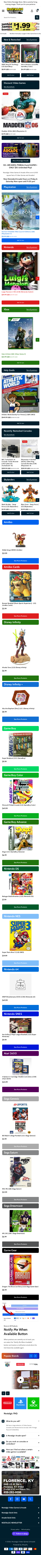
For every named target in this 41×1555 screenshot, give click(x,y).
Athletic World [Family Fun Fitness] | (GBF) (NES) (18, 415)
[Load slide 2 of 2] (20, 29)
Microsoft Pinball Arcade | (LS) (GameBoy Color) (19, 805)
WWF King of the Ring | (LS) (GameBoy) (10, 65)
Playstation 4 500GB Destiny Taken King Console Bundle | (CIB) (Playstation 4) (29, 463)
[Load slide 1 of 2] (16, 29)
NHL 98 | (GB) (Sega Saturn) (12, 1189)
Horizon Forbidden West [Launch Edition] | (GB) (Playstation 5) (18, 233)
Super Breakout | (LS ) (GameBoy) (14, 758)
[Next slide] (24, 29)
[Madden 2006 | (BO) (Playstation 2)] (20, 110)
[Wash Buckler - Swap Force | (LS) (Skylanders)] (11, 493)
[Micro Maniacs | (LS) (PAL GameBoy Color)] (30, 53)
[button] (3, 11)
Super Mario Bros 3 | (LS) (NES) (13, 952)
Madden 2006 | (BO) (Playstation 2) (14, 131)
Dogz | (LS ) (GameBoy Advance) (13, 852)
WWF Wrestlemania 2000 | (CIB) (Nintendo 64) (18, 997)
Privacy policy (15, 1529)
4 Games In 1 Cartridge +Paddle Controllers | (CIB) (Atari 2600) (19, 1078)
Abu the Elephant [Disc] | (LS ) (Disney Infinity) (18, 708)
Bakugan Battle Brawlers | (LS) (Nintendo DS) (18, 896)
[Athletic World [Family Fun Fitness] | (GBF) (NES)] (20, 394)
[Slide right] (37, 61)
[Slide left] (3, 61)
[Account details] (32, 10)
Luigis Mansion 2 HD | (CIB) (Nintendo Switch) (17, 292)
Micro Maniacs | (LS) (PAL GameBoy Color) (29, 65)
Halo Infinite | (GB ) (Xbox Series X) (14, 354)
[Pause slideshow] (28, 29)
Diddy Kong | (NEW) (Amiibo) (12, 550)
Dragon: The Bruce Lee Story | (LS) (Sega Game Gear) (20, 1287)
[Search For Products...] (37, 17)
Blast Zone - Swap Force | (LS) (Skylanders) (30, 505)
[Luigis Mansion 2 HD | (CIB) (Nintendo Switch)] (20, 271)
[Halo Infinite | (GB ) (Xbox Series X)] (20, 333)
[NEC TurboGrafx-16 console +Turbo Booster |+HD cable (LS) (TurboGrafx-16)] (11, 448)
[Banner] (7, 1364)
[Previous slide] (13, 29)
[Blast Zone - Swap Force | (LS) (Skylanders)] (30, 493)
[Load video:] (20, 1379)
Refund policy (25, 1529)
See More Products (20, 561)
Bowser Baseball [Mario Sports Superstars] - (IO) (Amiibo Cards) (19, 604)
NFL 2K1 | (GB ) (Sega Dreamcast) (13, 1233)
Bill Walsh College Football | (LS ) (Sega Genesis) (19, 1136)
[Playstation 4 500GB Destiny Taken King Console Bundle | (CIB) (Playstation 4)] (30, 448)
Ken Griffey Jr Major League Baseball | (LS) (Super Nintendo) (19, 1035)
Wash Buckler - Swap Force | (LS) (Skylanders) (10, 505)
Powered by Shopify (20, 1545)
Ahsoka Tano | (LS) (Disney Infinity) (14, 667)
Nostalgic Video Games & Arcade (23, 1542)
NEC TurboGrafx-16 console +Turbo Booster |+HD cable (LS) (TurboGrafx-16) (10, 463)
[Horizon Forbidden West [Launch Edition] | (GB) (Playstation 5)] (20, 211)
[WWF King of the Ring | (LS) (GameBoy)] (11, 53)
